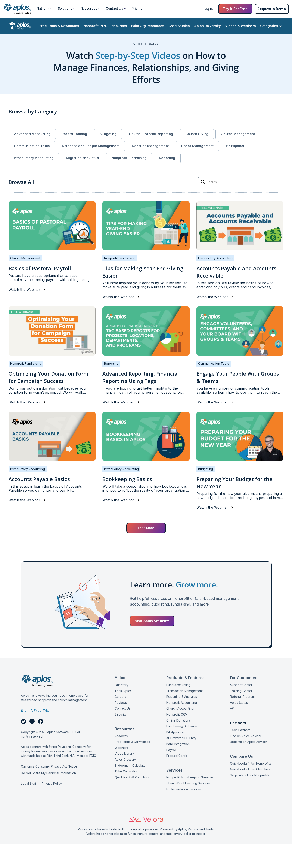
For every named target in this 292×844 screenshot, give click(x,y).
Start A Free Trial (35, 711)
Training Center (241, 691)
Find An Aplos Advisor (245, 736)
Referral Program (242, 696)
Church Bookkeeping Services (188, 783)
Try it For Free (235, 8)
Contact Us (122, 708)
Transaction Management (184, 691)
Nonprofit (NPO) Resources (105, 26)
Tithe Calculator (126, 771)
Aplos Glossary (125, 759)
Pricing (137, 8)
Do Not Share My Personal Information (48, 773)
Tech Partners (240, 730)
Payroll (171, 750)
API (232, 708)
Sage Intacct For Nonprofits (249, 775)
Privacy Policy (52, 783)
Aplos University (207, 26)
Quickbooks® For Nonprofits (250, 763)
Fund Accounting (178, 685)
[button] (44, 8)
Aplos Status (239, 702)
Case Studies (179, 26)
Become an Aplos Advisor (248, 742)
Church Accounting (179, 708)
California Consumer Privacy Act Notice (49, 766)
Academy (121, 736)
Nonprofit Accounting (181, 702)
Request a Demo (271, 8)
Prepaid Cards (176, 755)
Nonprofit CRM (176, 714)
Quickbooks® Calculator (132, 777)
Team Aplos (123, 691)
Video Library (124, 753)
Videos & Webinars (240, 26)
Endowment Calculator (131, 765)
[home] (17, 9)
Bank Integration (178, 744)
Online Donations (178, 720)
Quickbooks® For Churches (250, 769)
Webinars (121, 748)
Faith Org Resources (147, 26)
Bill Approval (175, 732)
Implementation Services (183, 789)
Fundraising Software (181, 726)
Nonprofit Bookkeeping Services (190, 777)
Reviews (121, 702)
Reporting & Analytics (181, 696)
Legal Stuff (28, 783)
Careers (120, 696)
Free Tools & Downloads (59, 26)
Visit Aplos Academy (152, 620)
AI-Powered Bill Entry (181, 738)
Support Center (241, 685)
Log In (208, 9)
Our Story (121, 685)
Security (120, 714)
